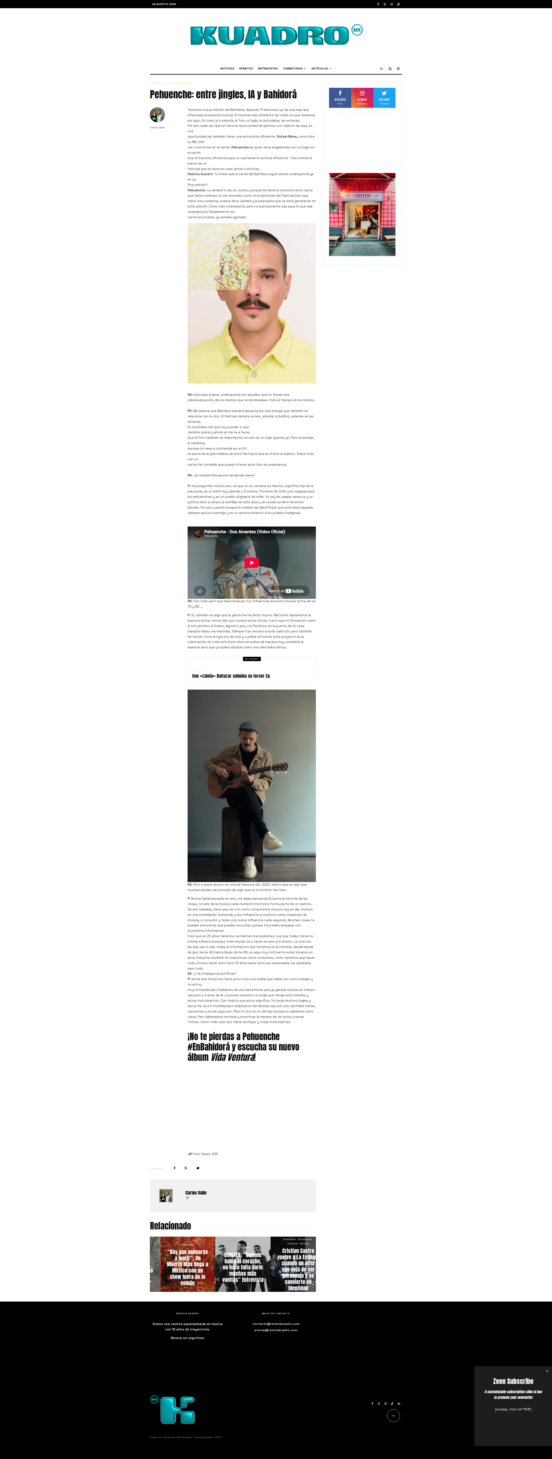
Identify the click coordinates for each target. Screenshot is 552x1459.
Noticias (227, 68)
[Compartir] (175, 1168)
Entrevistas (268, 68)
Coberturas (293, 68)
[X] (384, 4)
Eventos (246, 68)
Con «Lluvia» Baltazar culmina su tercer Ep (231, 676)
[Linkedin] (399, 1403)
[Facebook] (378, 4)
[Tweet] (185, 1168)
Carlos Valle (157, 127)
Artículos (319, 68)
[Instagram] (391, 4)
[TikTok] (398, 4)
